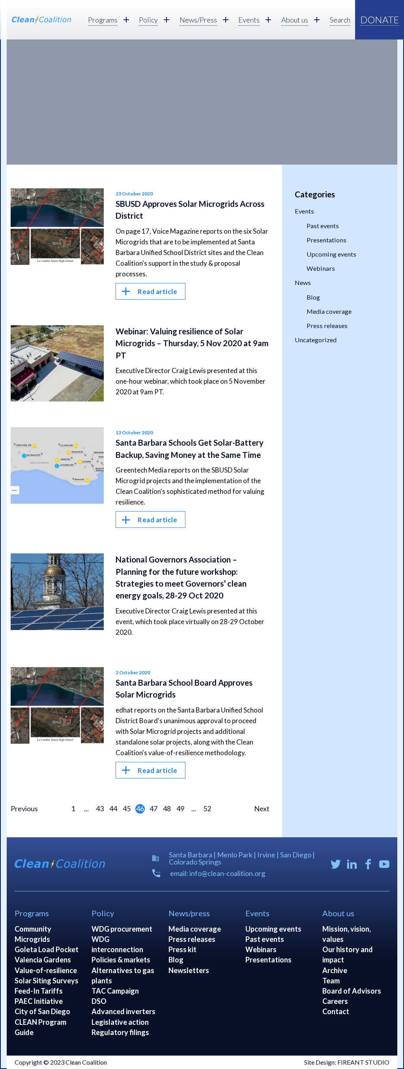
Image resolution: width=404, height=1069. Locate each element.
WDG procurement (122, 929)
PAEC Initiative (39, 1001)
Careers (335, 1001)
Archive (334, 970)
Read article (157, 291)
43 (100, 808)
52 (207, 808)
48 (167, 808)
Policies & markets (121, 959)
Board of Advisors (351, 990)
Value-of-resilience (46, 970)
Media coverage (329, 311)
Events (304, 211)
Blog (313, 297)
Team (331, 980)
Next (261, 808)
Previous (24, 808)
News (303, 282)
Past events (323, 225)
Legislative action (120, 1022)
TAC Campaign (115, 990)
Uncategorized (316, 339)
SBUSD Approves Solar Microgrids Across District (190, 209)
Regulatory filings (120, 1032)
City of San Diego (42, 1011)
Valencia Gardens (43, 959)
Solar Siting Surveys (47, 980)
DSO (99, 1001)
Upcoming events (331, 254)
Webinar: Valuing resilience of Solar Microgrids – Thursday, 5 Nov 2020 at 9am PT (192, 343)
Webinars (321, 268)
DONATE (379, 19)
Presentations (326, 240)
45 (127, 808)
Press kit (182, 949)
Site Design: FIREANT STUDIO (346, 1062)
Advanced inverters (123, 1011)
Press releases (327, 325)
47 (153, 808)
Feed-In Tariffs (39, 990)
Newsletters (188, 970)
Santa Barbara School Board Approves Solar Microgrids (184, 688)
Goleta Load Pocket (47, 949)
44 (113, 808)
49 (180, 808)
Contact (335, 1011)
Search (340, 19)
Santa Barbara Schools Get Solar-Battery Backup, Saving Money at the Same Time (190, 448)
